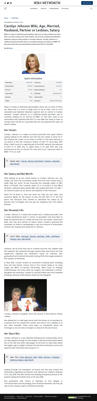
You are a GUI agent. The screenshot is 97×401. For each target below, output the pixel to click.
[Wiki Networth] (47, 3)
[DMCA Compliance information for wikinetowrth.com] (72, 397)
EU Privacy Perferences (9, 398)
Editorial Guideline (38, 396)
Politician (65, 8)
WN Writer (9, 48)
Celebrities (34, 8)
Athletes (44, 8)
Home (6, 18)
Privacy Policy (20, 396)
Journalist (58, 82)
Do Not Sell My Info (22, 398)
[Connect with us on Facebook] (5, 3)
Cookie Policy (28, 396)
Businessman (54, 8)
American (29, 82)
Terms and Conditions (9, 396)
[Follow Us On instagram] (11, 3)
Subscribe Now (87, 3)
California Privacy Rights (51, 396)
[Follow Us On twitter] (8, 3)
